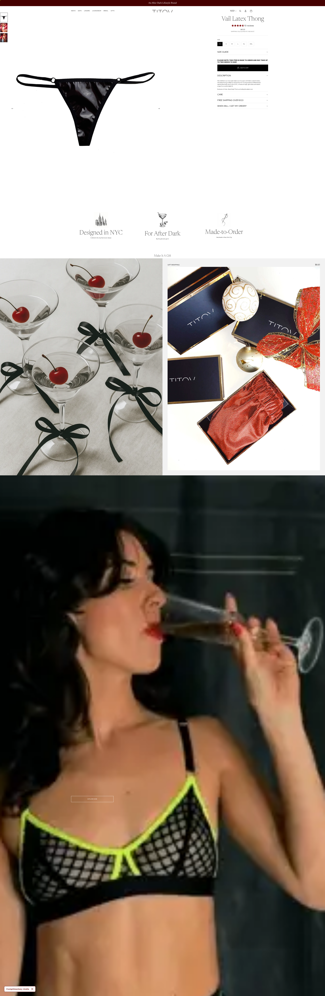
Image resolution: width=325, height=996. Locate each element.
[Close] (32, 989)
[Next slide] (159, 109)
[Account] (245, 11)
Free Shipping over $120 (230, 100)
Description (224, 75)
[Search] (240, 11)
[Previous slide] (11, 109)
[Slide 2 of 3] (3, 27)
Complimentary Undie (17, 989)
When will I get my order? (232, 106)
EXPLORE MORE (92, 799)
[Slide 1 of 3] (3, 17)
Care (220, 94)
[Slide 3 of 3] (3, 37)
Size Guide (223, 52)
